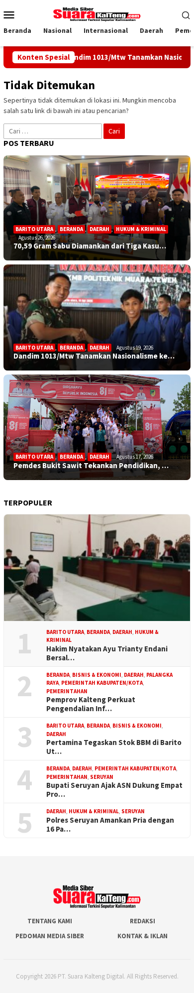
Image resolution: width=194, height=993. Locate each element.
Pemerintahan (67, 691)
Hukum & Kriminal (141, 229)
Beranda (71, 229)
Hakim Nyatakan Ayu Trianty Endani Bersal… (107, 653)
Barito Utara (34, 229)
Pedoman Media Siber (49, 936)
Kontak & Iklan (142, 936)
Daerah (99, 229)
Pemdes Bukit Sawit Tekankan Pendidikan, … (91, 465)
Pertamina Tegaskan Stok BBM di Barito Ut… (114, 747)
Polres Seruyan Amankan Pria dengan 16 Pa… (110, 825)
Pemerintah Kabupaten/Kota (102, 682)
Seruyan (101, 776)
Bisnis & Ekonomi (96, 674)
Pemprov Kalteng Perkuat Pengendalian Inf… (90, 704)
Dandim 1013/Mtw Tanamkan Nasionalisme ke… (94, 356)
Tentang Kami (49, 921)
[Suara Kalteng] (97, 13)
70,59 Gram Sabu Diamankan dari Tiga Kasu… (89, 246)
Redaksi (142, 921)
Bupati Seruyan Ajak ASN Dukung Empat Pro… (114, 790)
